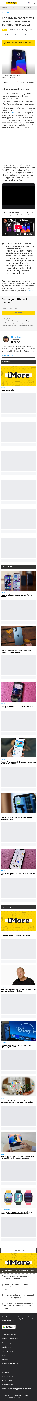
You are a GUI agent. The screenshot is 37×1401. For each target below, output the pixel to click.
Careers (4, 1355)
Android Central (7, 1380)
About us (5, 1368)
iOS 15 (8, 13)
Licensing (5, 1359)
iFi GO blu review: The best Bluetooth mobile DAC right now (19, 1296)
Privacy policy (6, 1343)
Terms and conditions (9, 1334)
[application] (18, 195)
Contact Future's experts (10, 1339)
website (30, 291)
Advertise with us (7, 1376)
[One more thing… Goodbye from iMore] (18, 1263)
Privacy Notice (27, 320)
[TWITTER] (12, 341)
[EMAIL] (19, 341)
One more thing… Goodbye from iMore (19, 1270)
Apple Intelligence (27, 7)
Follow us (21, 82)
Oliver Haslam (14, 30)
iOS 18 (14, 7)
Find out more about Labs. (21, 44)
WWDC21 (13, 113)
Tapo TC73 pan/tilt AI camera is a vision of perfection (17, 1277)
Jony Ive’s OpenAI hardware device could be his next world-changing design (18, 1305)
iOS (3, 13)
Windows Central (7, 1384)
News (4, 30)
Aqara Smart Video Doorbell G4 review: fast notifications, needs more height (19, 1286)
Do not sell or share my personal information (16, 1389)
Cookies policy (6, 1347)
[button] (34, 3)
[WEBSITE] (15, 341)
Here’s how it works (18, 36)
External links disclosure (10, 1364)
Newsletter (31, 82)
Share (6, 82)
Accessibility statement (9, 1351)
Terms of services (25, 318)
